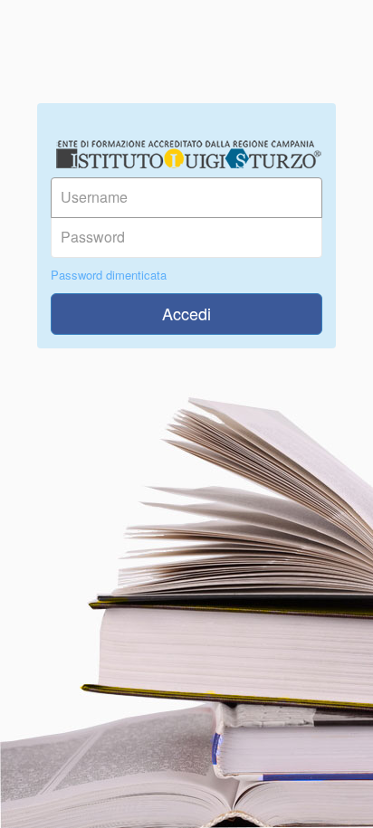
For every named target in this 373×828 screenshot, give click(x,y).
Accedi (186, 313)
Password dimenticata (109, 275)
